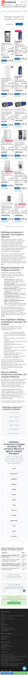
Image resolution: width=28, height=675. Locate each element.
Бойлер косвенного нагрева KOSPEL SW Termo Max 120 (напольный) (19, 145)
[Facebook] (6, 670)
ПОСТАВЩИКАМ (4, 630)
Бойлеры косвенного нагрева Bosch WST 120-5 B (19, 207)
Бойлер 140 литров (14, 421)
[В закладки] (10, 61)
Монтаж (3, 614)
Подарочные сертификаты (7, 646)
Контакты (3, 621)
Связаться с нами (5, 636)
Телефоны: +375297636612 (7, 654)
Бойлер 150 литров (14, 425)
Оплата (2, 623)
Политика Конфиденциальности (8, 629)
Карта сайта (3, 639)
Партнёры (3, 647)
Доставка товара (4, 624)
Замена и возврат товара (6, 627)
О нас (2, 620)
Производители (4, 644)
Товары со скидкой (5, 649)
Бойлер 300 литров (14, 433)
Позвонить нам (21, 673)
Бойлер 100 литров (14, 416)
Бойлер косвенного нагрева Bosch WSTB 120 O (6, 175)
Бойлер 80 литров (14, 412)
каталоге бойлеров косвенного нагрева (11, 402)
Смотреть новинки (15, 603)
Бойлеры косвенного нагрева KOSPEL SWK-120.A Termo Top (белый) (6, 208)
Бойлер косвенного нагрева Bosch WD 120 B (7, 144)
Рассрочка (3, 626)
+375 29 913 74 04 (21, 5)
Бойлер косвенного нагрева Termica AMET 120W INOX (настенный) (20, 175)
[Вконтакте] (10, 670)
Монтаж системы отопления (7, 618)
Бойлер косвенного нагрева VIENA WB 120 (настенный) (7, 80)
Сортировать (9, 24)
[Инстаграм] (3, 670)
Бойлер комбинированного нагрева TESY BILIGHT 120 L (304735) (20, 81)
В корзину (4, 60)
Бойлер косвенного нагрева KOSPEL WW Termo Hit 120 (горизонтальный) (6, 114)
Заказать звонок (7, 673)
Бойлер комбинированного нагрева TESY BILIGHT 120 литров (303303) (20, 45)
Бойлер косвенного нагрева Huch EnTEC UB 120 (7, 45)
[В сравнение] (12, 61)
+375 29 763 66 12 (7, 5)
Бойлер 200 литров (14, 429)
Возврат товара (4, 637)
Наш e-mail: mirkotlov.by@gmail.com (9, 657)
